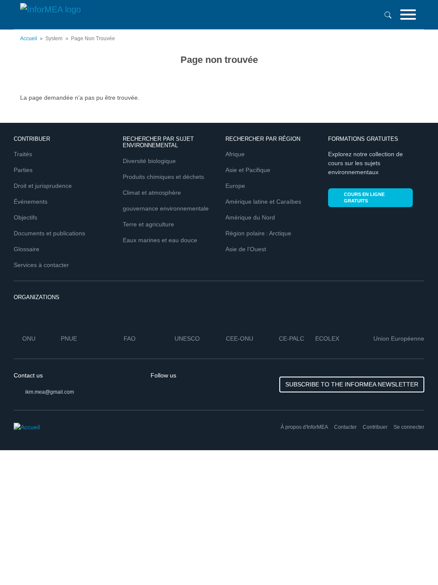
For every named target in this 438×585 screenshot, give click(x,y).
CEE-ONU (239, 338)
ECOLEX (327, 338)
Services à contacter (41, 264)
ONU (29, 338)
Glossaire (26, 249)
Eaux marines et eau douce (160, 240)
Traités (23, 154)
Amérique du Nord (250, 217)
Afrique (235, 154)
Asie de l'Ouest (245, 249)
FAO (130, 338)
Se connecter (409, 427)
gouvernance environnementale (166, 208)
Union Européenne (398, 338)
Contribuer (375, 427)
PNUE (69, 338)
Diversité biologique (149, 160)
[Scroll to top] (413, 560)
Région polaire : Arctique (258, 233)
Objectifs (25, 217)
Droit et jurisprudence (43, 185)
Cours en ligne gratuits (364, 197)
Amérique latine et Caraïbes (263, 201)
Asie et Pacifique (247, 169)
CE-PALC (291, 338)
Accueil (28, 39)
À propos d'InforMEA (304, 427)
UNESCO (187, 338)
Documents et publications (49, 233)
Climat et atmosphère (152, 192)
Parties (23, 169)
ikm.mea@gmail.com (49, 392)
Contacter (345, 427)
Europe (235, 185)
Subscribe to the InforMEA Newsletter (351, 384)
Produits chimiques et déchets (163, 176)
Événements (30, 201)
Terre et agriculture (148, 224)
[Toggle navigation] (408, 14)
